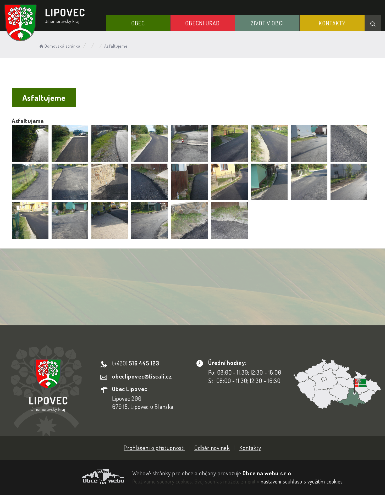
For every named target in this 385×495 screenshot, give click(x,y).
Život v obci (267, 23)
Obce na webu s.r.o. (268, 473)
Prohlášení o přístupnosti (154, 447)
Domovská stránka (62, 46)
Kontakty (332, 23)
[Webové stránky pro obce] (64, 476)
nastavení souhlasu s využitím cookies (302, 481)
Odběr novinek (212, 447)
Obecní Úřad (202, 23)
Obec (138, 23)
